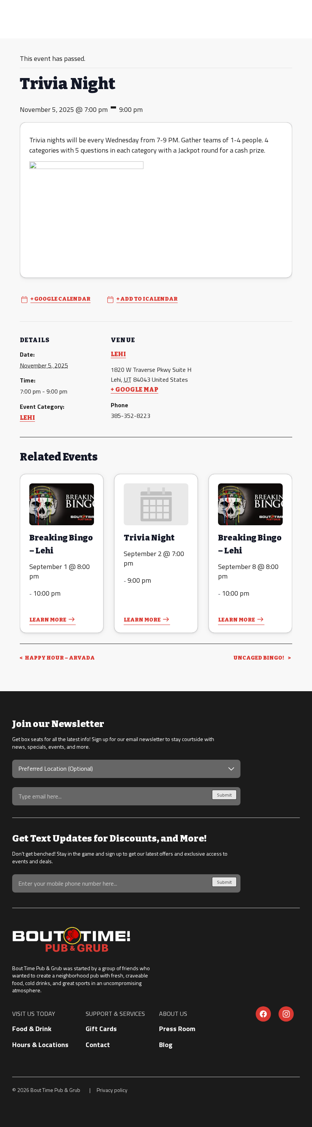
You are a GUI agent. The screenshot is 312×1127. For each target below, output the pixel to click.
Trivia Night (149, 538)
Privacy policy (112, 1090)
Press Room (177, 1028)
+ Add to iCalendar (147, 299)
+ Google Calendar (60, 299)
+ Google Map (134, 389)
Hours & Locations (40, 1044)
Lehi (27, 417)
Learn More (47, 620)
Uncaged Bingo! (259, 658)
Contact (98, 1044)
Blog (165, 1044)
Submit (224, 795)
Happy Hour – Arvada (59, 658)
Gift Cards (101, 1028)
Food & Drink (31, 1028)
